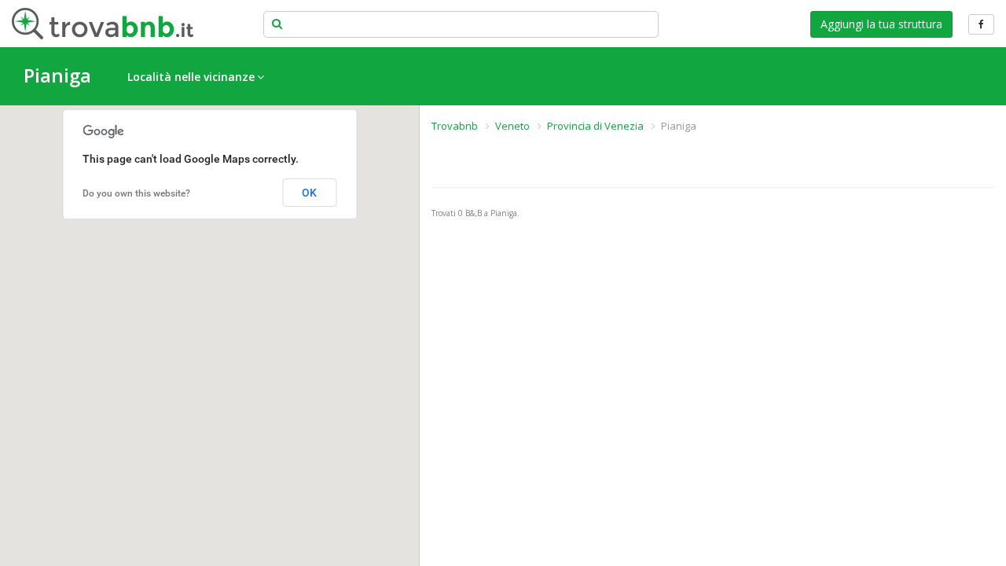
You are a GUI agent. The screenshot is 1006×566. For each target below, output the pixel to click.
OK (309, 192)
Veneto (512, 126)
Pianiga (57, 75)
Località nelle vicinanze (191, 76)
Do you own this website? (136, 193)
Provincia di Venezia (595, 126)
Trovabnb (454, 126)
